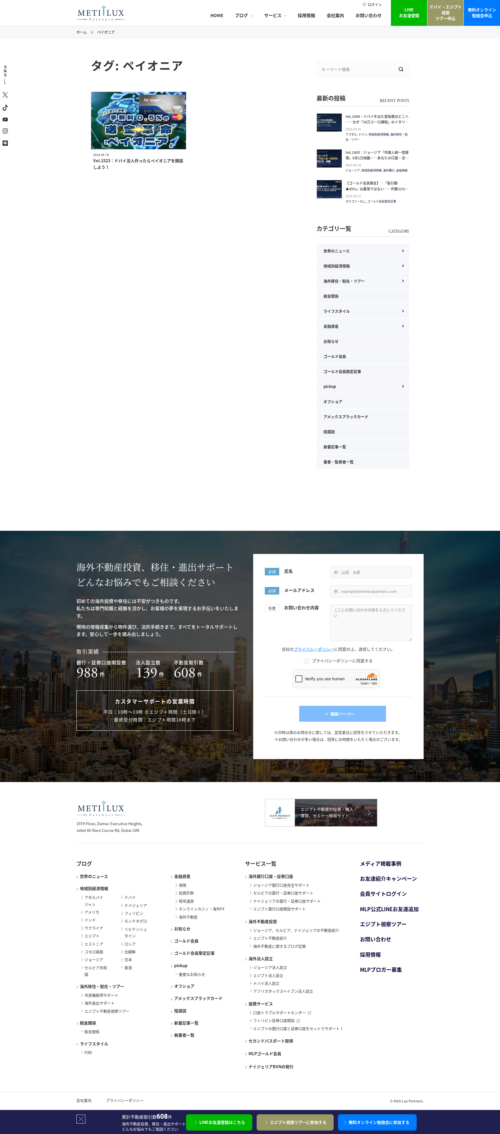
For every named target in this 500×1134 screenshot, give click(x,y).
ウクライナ (93, 928)
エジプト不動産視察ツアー (106, 1011)
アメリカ (91, 912)
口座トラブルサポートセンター (279, 1012)
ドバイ (130, 897)
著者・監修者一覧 (338, 461)
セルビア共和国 (95, 971)
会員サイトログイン (383, 894)
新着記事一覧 (334, 446)
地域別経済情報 (336, 266)
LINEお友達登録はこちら (222, 1122)
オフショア (332, 401)
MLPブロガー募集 (381, 969)
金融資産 (331, 326)
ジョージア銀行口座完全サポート (281, 885)
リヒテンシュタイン (135, 932)
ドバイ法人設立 (266, 983)
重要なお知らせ (192, 974)
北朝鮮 (130, 951)
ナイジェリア (135, 905)
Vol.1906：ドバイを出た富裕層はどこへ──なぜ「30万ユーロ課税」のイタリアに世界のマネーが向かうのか (377, 122)
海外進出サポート (99, 1003)
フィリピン (133, 913)
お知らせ (331, 341)
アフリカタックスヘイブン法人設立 (283, 991)
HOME (216, 15)
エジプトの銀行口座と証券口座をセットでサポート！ (298, 1028)
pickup (329, 386)
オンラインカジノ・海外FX (201, 908)
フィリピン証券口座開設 (274, 1020)
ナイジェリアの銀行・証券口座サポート (287, 901)
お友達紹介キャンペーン (388, 879)
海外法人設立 (261, 958)
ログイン (375, 4)
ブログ (241, 15)
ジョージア (93, 959)
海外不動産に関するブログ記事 (279, 946)
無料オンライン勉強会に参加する (379, 1122)
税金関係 (331, 296)
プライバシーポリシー (314, 649)
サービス (273, 15)
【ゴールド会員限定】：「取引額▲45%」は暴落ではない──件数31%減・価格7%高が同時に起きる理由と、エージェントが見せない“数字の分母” (375, 192)
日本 (128, 959)
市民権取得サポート (101, 995)
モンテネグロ (135, 921)
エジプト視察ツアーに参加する (298, 1122)
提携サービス (261, 1004)
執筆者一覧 (184, 1035)
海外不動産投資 (263, 921)
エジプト (92, 935)
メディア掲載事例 (380, 863)
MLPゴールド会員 (265, 1053)
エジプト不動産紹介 (270, 938)
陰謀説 (329, 431)
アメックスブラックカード (345, 416)
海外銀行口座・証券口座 (271, 876)
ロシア (130, 944)
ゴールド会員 (334, 356)
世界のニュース (336, 251)
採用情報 (306, 15)
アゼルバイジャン (93, 900)
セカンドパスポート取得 (271, 1041)
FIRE (88, 1052)
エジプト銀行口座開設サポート (279, 908)
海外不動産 (188, 917)
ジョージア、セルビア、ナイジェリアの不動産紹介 (296, 930)
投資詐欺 (186, 893)
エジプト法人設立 (268, 975)
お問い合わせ (369, 15)
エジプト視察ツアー (383, 924)
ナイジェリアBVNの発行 (271, 1066)
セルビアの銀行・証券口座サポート (283, 893)
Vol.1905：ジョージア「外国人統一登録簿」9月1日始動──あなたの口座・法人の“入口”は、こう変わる (377, 158)
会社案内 (335, 15)
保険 (182, 885)
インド (90, 919)
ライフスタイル (336, 311)
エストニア (93, 944)
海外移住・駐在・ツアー (344, 281)
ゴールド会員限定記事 (342, 371)
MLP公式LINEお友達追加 (389, 909)
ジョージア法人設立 (270, 967)
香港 (128, 967)
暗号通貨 (186, 901)
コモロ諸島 (93, 951)
